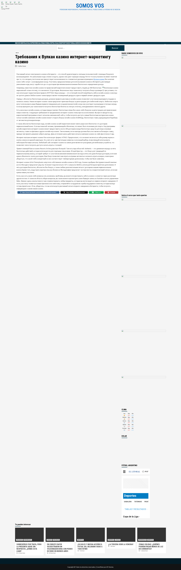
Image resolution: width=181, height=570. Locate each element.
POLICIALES (56, 43)
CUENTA (22, 43)
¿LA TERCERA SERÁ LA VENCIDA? (120, 544)
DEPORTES (64, 43)
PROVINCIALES (37, 43)
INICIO (17, 43)
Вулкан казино (99, 79)
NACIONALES (47, 43)
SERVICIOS (79, 43)
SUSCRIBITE (87, 43)
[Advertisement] (90, 28)
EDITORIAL (71, 43)
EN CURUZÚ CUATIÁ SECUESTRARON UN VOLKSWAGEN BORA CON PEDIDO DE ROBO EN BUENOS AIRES (60, 547)
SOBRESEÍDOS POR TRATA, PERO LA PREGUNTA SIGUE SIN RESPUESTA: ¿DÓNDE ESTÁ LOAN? (28, 547)
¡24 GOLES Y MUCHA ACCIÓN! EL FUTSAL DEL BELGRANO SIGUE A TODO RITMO (90, 546)
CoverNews (100, 567)
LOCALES (28, 43)
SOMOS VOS (90, 5)
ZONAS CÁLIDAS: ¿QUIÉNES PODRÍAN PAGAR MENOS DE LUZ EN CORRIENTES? (151, 546)
